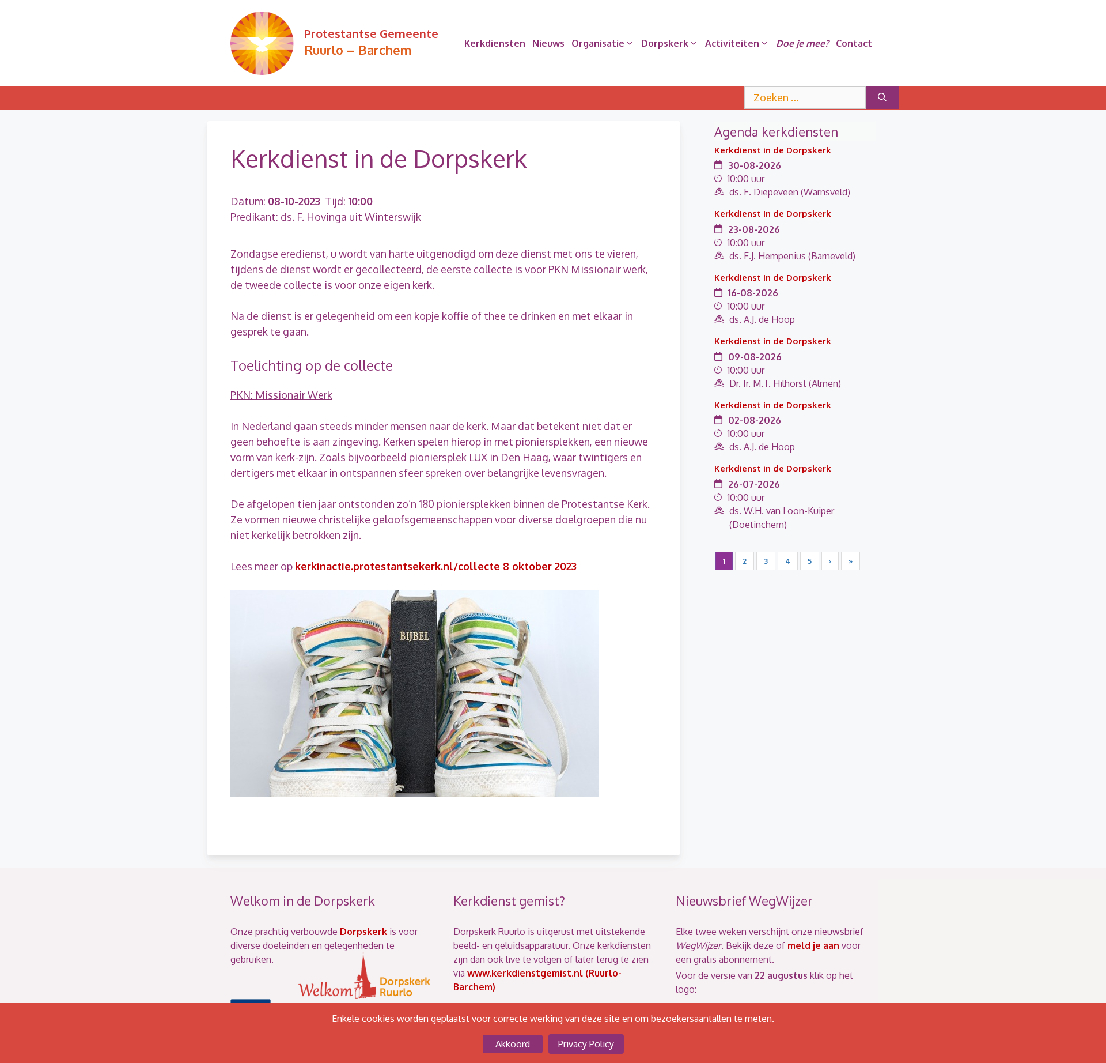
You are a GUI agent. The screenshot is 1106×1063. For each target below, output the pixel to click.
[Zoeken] (882, 97)
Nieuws (548, 43)
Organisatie (597, 43)
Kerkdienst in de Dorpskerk (772, 150)
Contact (854, 43)
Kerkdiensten (494, 43)
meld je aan (813, 945)
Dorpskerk (664, 43)
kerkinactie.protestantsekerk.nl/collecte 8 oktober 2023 (436, 566)
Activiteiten (732, 43)
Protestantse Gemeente (371, 33)
